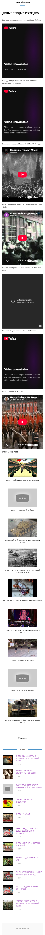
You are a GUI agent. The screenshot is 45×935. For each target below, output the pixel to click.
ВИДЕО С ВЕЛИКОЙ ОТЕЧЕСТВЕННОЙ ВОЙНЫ (26, 771)
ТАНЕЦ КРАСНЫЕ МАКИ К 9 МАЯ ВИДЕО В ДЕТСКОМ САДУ (29, 873)
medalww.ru (23, 2)
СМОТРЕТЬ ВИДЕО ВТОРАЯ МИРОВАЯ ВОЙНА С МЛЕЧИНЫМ (29, 786)
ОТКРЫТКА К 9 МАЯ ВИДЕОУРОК (24, 800)
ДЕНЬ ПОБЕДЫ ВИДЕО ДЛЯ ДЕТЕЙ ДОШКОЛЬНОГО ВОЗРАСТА (27, 830)
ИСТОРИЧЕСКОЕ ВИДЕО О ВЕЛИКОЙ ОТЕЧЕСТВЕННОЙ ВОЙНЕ (27, 903)
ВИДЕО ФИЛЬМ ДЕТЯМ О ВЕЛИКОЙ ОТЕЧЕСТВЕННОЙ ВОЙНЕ (27, 758)
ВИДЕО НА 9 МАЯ (23, 814)
